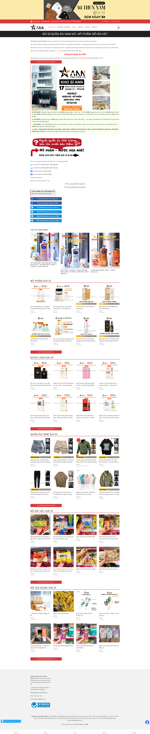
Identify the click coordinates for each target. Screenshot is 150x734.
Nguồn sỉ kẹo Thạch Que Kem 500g (85, 569)
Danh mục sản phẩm (63, 27)
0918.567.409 (36, 21)
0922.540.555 (45, 167)
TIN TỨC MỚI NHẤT (39, 230)
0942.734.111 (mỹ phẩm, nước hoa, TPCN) (48, 220)
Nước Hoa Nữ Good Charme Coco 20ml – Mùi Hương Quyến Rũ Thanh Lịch (40, 417)
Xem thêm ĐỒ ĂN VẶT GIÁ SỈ (46, 582)
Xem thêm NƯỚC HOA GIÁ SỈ (46, 428)
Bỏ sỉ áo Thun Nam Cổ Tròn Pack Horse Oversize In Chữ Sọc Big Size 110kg (109, 462)
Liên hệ (87, 27)
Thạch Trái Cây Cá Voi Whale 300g (85, 536)
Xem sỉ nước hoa (50, 126)
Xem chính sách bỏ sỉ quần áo (46, 62)
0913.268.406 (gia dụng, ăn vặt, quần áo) (48, 207)
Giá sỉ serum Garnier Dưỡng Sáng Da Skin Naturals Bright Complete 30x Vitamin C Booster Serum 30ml (63, 341)
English (94, 27)
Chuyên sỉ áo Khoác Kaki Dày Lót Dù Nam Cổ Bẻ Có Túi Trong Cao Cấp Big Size (86, 462)
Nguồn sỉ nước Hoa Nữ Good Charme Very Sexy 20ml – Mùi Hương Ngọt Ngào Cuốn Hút (63, 385)
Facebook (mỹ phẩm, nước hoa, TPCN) (47, 203)
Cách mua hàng (115, 21)
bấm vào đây (47, 171)
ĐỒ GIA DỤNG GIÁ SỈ (43, 587)
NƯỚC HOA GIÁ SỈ (41, 357)
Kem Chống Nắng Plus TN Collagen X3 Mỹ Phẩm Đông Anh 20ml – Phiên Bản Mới (40, 308)
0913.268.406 (45, 21)
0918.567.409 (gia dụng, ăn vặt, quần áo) (48, 211)
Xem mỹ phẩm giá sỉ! (43, 121)
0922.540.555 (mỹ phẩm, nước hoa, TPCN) (48, 216)
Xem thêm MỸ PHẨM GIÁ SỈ (46, 352)
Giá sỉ (74, 27)
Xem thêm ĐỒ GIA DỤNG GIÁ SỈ (46, 659)
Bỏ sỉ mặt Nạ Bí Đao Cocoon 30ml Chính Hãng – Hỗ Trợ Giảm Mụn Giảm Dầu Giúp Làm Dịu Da (62, 308)
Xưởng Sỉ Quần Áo (79, 724)
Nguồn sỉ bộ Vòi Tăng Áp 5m (61, 613)
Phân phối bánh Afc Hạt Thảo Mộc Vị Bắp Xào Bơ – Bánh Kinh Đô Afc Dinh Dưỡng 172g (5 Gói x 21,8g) (40, 538)
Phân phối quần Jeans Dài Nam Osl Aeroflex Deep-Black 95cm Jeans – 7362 (40, 494)
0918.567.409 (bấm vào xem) (11, 721)
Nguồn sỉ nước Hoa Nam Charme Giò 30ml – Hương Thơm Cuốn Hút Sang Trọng (109, 417)
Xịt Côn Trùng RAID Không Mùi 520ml (63, 645)
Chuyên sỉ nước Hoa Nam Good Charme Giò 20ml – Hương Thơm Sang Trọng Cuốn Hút (108, 385)
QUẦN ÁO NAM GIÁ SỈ (43, 434)
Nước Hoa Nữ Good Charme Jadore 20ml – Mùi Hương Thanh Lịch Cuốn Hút (63, 417)
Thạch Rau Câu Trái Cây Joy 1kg (108, 569)
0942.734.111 (54, 167)
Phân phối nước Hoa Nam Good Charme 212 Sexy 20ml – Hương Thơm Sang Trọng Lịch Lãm (85, 417)
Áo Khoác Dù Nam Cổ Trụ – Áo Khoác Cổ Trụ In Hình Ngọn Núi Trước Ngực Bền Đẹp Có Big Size (109, 494)
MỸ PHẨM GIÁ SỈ (40, 281)
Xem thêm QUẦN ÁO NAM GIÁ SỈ (46, 505)
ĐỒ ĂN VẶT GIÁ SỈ (41, 511)
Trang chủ (51, 27)
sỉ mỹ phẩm (58, 50)
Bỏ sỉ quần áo (105, 21)
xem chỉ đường (40, 689)
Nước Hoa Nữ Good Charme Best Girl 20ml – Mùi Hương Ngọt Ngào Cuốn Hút (85, 385)
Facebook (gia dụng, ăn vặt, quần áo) (48, 198)
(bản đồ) (78, 21)
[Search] (118, 26)
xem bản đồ (64, 161)
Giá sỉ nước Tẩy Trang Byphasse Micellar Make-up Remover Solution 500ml (85, 341)
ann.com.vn (39, 177)
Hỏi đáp (80, 27)
